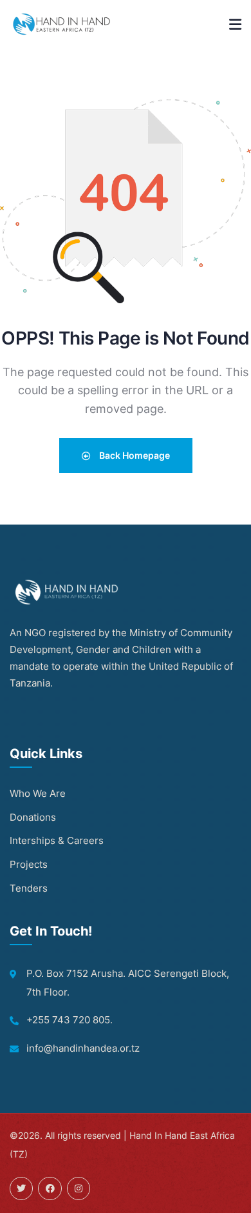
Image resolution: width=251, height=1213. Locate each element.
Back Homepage (133, 455)
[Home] (63, 24)
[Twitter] (21, 1188)
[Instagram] (78, 1188)
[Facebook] (49, 1188)
